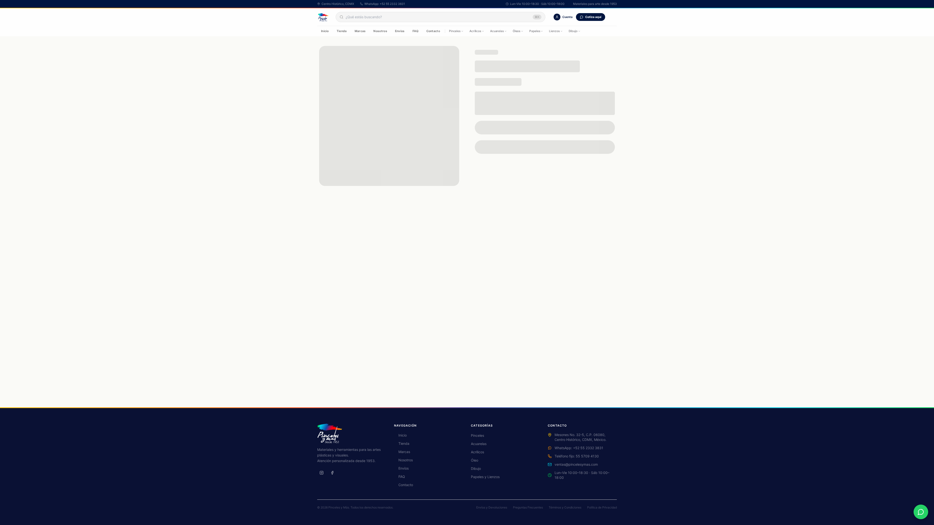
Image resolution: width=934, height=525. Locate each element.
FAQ (416, 31)
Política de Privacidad (602, 507)
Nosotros (380, 31)
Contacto (433, 31)
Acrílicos (475, 31)
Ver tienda (467, 113)
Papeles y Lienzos (485, 477)
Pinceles (454, 31)
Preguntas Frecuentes (528, 507)
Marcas (360, 31)
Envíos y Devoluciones (491, 507)
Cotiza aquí (593, 17)
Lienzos (554, 31)
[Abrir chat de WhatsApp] (921, 512)
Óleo (474, 460)
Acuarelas (497, 31)
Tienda (342, 31)
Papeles (534, 31)
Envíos (400, 31)
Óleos (516, 31)
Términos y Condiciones (565, 507)
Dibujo (573, 31)
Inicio (325, 31)
